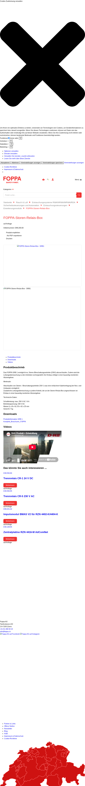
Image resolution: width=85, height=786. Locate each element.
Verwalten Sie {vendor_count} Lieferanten (19, 156)
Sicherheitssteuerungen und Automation (21, 205)
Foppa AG (12, 179)
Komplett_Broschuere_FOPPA (14, 421)
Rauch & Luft (22, 202)
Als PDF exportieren (14, 235)
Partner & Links (9, 724)
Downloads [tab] (12, 360)
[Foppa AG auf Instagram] (29, 634)
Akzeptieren (5, 163)
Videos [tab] (10, 362)
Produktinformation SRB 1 (13, 419)
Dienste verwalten (10, 153)
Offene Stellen (9, 726)
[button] (42, 64)
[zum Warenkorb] (43, 179)
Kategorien (7, 189)
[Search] (79, 195)
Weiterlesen (10, 485)
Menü (77, 180)
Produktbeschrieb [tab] (14, 357)
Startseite (7, 202)
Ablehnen (15, 163)
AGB (6, 733)
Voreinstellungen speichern (53, 163)
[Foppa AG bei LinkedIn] (42, 719)
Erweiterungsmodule (12, 208)
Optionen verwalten (11, 151)
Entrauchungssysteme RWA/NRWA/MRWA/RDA (53, 202)
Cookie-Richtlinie (10, 167)
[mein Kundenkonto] (53, 179)
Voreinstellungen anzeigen (31, 163)
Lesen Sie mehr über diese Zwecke (17, 158)
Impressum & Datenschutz (13, 169)
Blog (6, 731)
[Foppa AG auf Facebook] (10, 634)
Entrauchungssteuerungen (55, 205)
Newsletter (8, 729)
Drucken (9, 238)
